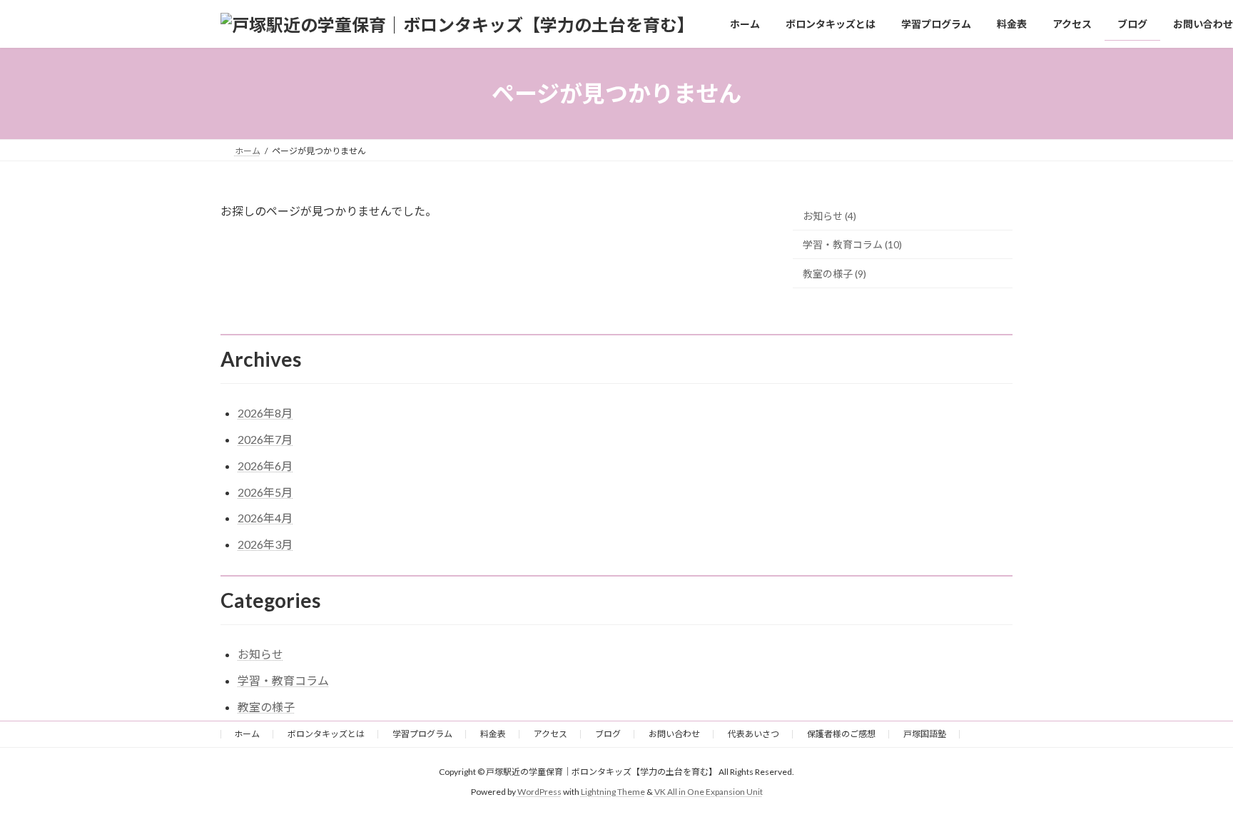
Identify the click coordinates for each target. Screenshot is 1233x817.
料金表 (493, 734)
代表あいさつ (753, 734)
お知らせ (260, 654)
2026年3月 (265, 544)
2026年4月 (265, 517)
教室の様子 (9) (834, 274)
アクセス (550, 734)
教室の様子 (266, 707)
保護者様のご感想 (841, 734)
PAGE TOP (1191, 779)
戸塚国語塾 (924, 734)
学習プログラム (422, 734)
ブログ (608, 734)
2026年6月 (265, 465)
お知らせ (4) (829, 216)
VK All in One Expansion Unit (708, 791)
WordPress (539, 791)
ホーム (247, 734)
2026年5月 (265, 492)
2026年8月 (265, 413)
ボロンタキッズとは (326, 734)
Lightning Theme (613, 791)
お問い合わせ (674, 734)
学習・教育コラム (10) (852, 245)
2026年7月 (265, 439)
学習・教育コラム (283, 680)
